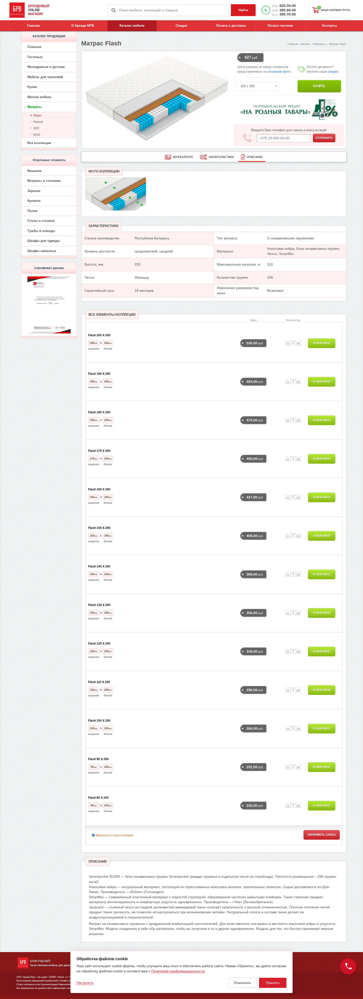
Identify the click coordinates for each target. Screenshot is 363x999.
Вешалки (34, 171)
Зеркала (33, 191)
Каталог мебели (132, 25)
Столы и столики (41, 221)
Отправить (324, 137)
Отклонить (242, 983)
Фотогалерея (183, 157)
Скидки (181, 25)
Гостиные (34, 57)
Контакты (329, 25)
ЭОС (36, 128)
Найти (243, 10)
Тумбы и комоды (41, 231)
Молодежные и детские (46, 67)
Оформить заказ (321, 834)
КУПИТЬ (319, 86)
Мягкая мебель (39, 97)
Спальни (34, 47)
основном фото (279, 71)
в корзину (321, 343)
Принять (273, 983)
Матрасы (319, 43)
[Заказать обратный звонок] (348, 966)
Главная (33, 25)
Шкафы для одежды (43, 241)
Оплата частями (280, 25)
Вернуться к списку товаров (114, 835)
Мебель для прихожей (45, 77)
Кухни (32, 87)
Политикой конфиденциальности (178, 971)
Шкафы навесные (41, 251)
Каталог (305, 43)
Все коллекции (39, 143)
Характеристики (221, 157)
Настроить (85, 983)
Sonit (36, 134)
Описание (254, 157)
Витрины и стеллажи (43, 181)
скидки (333, 71)
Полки (32, 211)
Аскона (38, 122)
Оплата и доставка (231, 25)
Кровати (33, 201)
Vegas (37, 115)
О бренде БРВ (82, 25)
